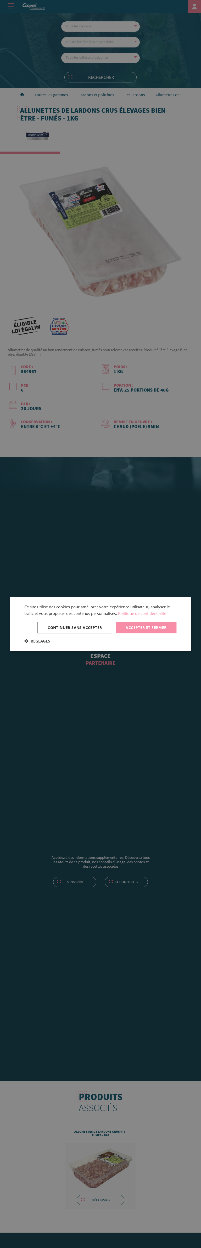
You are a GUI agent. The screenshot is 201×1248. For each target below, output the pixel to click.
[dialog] (100, 624)
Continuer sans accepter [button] (75, 627)
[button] (37, 641)
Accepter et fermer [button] (146, 627)
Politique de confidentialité (142, 613)
